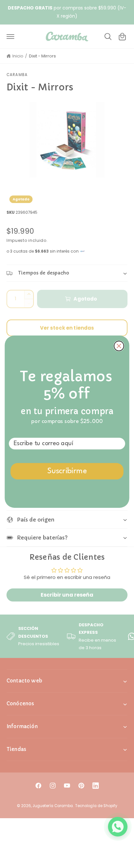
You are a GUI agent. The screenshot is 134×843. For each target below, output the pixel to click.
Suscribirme (67, 471)
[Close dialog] (119, 346)
